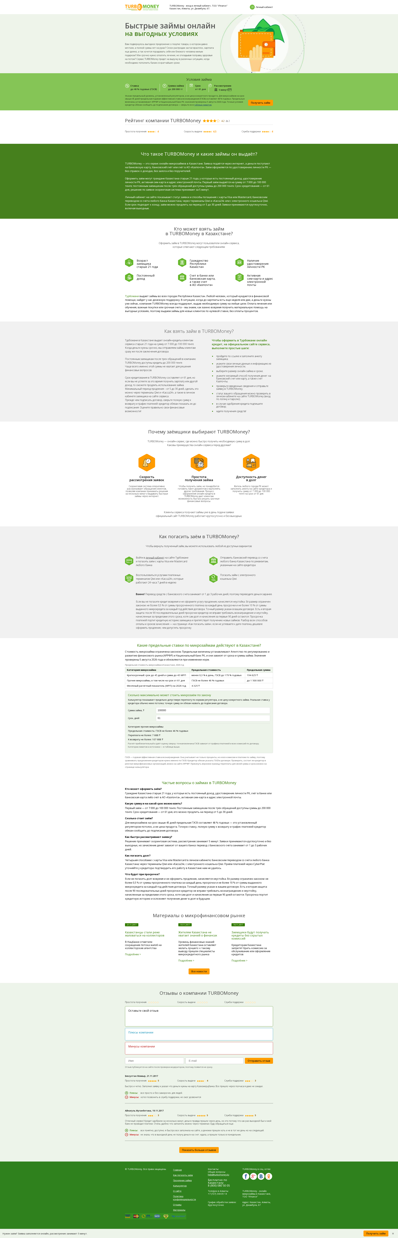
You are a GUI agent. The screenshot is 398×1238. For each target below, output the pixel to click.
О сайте (177, 1190)
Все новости (199, 971)
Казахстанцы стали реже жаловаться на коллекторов (144, 933)
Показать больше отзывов (199, 1150)
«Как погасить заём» (199, 624)
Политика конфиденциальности (184, 1198)
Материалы (179, 1209)
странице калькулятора (137, 767)
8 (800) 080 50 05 (219, 1185)
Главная (177, 1169)
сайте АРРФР (183, 763)
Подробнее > (133, 954)
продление (154, 627)
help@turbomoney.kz (218, 1174)
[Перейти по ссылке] (245, 1176)
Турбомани (132, 296)
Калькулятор (180, 1185)
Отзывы (177, 1204)
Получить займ (260, 102)
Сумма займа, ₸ (136, 710)
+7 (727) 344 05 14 (217, 1193)
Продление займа (182, 1180)
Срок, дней (133, 718)
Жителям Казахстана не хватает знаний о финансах (197, 933)
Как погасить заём (183, 1175)
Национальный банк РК (190, 655)
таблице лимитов (203, 104)
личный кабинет (155, 557)
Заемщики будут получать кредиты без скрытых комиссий (250, 935)
